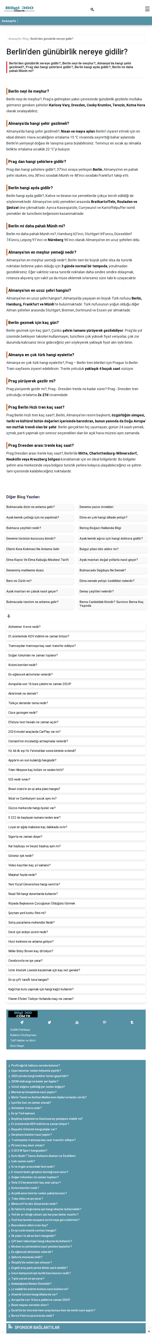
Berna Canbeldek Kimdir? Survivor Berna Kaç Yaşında (112, 604)
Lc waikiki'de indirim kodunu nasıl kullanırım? (39, 1289)
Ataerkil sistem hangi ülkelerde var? (34, 1294)
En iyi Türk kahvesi (23, 1113)
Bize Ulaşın (17, 1045)
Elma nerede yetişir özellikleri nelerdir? (107, 581)
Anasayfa (9, 21)
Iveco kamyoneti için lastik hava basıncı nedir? (41, 1273)
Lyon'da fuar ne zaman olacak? (31, 1102)
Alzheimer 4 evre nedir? (26, 1108)
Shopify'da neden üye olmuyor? (31, 1262)
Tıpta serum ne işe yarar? (28, 1278)
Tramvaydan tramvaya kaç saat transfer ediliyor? (43, 1140)
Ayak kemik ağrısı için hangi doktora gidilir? (111, 538)
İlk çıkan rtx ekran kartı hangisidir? (33, 1235)
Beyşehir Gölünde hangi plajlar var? (34, 1129)
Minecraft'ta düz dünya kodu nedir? (34, 1203)
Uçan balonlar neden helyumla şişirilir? (36, 1070)
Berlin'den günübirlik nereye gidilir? (52, 38)
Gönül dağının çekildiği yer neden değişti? (38, 1086)
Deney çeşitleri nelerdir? (97, 591)
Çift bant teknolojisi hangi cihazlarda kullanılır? (41, 1241)
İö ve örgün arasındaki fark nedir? (33, 1166)
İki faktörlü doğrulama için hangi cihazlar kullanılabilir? (46, 1209)
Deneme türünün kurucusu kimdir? (31, 538)
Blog (26, 38)
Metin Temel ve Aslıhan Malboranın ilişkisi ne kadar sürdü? (49, 1097)
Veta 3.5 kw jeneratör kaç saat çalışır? (36, 1182)
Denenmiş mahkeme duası (25, 570)
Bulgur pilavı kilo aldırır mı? (99, 549)
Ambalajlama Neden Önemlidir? (31, 1283)
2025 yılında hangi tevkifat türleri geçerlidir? (39, 1076)
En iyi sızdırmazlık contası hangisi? (33, 1230)
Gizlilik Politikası (20, 1029)
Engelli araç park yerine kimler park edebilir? (39, 1267)
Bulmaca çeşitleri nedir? (23, 528)
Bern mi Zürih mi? (19, 581)
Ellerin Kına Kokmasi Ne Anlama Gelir (32, 549)
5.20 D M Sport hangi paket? (29, 1150)
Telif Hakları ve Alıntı (23, 1040)
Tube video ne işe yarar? (27, 1198)
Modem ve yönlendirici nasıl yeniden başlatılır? (41, 1246)
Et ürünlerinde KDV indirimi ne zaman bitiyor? (40, 1124)
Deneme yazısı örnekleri (96, 507)
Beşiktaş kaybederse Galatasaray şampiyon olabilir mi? (47, 1118)
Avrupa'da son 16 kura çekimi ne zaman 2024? (40, 1299)
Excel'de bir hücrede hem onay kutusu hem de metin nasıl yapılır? (53, 1310)
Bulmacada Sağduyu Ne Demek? (103, 570)
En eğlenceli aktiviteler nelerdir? (32, 1252)
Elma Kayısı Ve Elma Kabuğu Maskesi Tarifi (37, 560)
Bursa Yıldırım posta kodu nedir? (32, 1315)
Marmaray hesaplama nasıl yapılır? (34, 1092)
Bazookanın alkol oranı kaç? (29, 1225)
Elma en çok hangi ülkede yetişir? (103, 517)
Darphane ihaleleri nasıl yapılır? (31, 1134)
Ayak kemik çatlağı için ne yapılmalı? (32, 517)
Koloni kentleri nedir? (25, 1188)
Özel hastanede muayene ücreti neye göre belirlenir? (45, 1220)
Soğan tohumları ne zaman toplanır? (35, 1177)
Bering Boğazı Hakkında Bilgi (100, 528)
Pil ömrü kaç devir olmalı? (28, 1145)
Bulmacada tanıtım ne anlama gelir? (32, 602)
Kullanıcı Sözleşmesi (23, 1035)
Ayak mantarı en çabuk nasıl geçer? (32, 591)
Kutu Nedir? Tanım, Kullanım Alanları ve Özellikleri (43, 1156)
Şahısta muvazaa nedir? (27, 1257)
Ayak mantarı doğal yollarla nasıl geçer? (109, 560)
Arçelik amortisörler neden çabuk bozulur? (39, 1193)
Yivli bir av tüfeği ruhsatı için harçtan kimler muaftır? (45, 1214)
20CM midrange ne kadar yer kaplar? (34, 1081)
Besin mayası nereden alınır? (30, 1305)
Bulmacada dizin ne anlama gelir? (30, 507)
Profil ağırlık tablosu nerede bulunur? (35, 1065)
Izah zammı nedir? (23, 1161)
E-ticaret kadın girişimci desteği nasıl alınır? (39, 1172)
